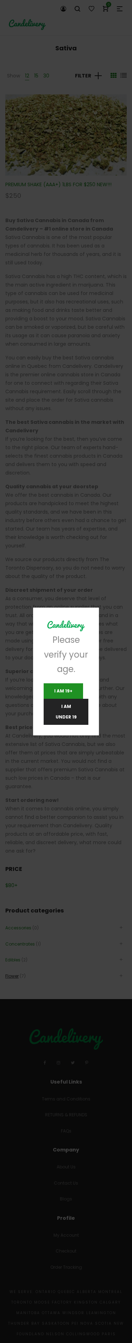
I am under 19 (66, 711)
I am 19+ (63, 691)
